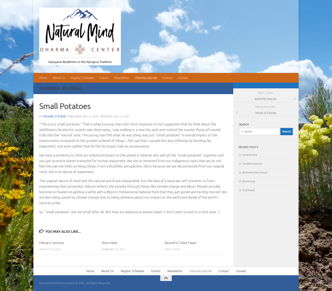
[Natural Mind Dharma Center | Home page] (80, 36)
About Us (59, 78)
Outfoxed (248, 190)
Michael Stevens (54, 116)
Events (104, 78)
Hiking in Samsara (51, 243)
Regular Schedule (82, 78)
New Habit (109, 243)
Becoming (248, 181)
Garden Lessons (252, 163)
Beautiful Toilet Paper (181, 243)
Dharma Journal (146, 78)
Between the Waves (255, 172)
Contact (167, 78)
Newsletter (121, 78)
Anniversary (249, 154)
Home (43, 78)
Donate (183, 78)
